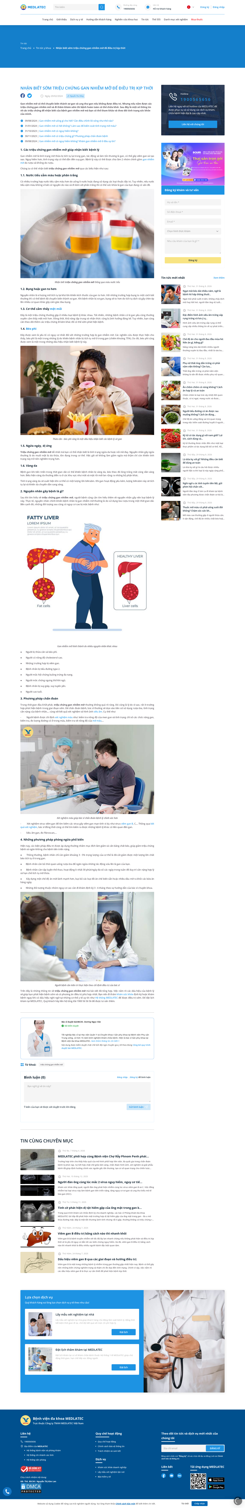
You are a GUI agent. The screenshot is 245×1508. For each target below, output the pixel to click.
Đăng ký (204, 7)
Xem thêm (219, 277)
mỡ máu (97, 720)
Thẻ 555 (156, 19)
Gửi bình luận (136, 1107)
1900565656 (30, 1441)
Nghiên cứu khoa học (126, 19)
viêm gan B (127, 823)
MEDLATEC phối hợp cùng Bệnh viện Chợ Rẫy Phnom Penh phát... (103, 1156)
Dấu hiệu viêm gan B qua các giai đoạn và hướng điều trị (97, 1259)
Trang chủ (25, 48)
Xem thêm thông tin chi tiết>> (105, 1041)
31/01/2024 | (70, 125)
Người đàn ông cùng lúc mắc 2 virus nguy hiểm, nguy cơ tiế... (100, 1182)
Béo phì (31, 329)
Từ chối (185, 1503)
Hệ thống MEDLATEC (106, 997)
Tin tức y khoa (43, 48)
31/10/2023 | (51, 131)
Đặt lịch (124, 1332)
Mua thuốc (197, 19)
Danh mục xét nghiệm (176, 19)
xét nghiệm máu (64, 717)
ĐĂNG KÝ (215, 1448)
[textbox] (193, 231)
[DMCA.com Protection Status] (31, 1488)
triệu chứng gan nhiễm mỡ (51, 1064)
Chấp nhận (199, 1503)
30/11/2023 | (66, 136)
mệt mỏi (56, 309)
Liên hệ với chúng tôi (193, 124)
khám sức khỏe (125, 994)
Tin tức (145, 19)
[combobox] (193, 231)
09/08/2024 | (69, 120)
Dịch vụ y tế (76, 19)
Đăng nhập (219, 7)
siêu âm (98, 711)
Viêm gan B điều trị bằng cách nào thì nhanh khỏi (92, 1233)
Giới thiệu (61, 19)
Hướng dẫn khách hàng (99, 19)
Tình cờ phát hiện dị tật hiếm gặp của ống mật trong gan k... (100, 1208)
